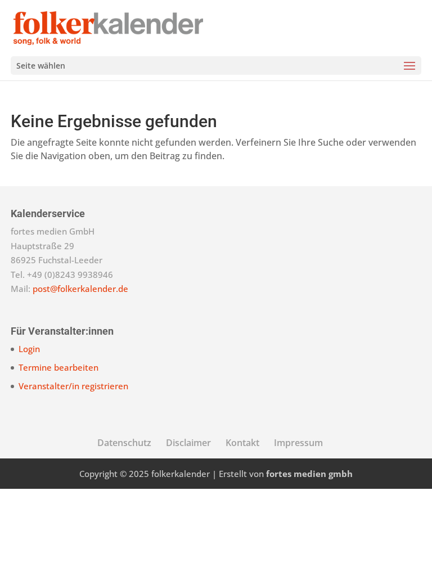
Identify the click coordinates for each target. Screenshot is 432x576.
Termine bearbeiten (58, 367)
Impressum (298, 442)
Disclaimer (188, 442)
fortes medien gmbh (309, 473)
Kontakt (242, 442)
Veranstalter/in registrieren (73, 386)
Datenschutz (124, 442)
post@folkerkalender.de (80, 288)
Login (29, 348)
